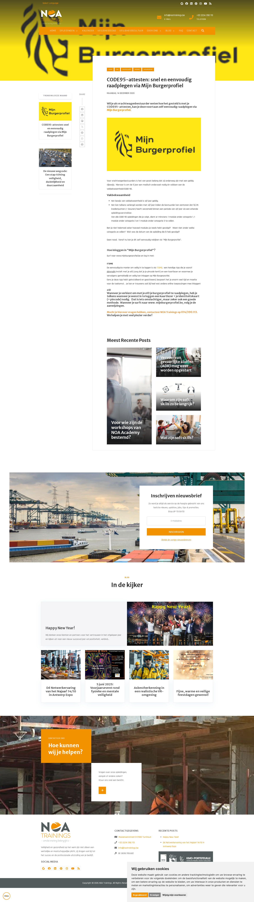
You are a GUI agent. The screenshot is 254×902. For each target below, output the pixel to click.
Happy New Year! (171, 837)
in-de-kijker (126, 69)
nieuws (137, 69)
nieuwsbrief (148, 69)
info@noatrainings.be (174, 15)
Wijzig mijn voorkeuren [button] (174, 895)
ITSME (159, 267)
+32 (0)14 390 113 (205, 15)
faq (117, 69)
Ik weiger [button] (154, 895)
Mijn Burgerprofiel (119, 110)
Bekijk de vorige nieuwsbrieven (176, 539)
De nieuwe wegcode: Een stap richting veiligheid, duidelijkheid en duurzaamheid (55, 178)
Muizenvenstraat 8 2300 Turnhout (135, 837)
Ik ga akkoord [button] (140, 895)
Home (110, 69)
